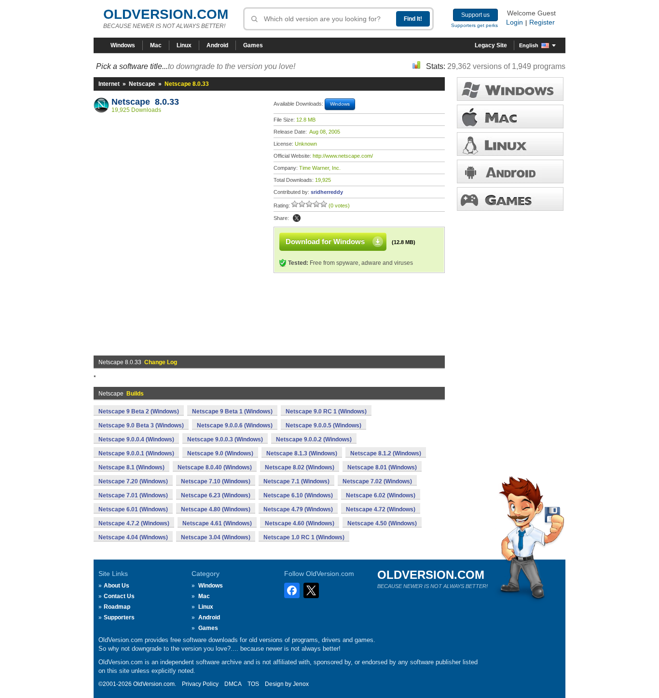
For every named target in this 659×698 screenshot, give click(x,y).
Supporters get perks (474, 25)
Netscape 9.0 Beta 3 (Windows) (141, 425)
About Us (116, 585)
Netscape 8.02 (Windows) (299, 467)
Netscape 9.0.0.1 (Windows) (136, 453)
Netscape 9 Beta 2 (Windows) (138, 411)
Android (217, 45)
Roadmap (117, 606)
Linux (184, 45)
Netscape (142, 84)
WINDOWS (510, 89)
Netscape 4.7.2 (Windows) (133, 523)
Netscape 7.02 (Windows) (377, 481)
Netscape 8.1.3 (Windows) (301, 453)
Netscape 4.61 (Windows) (217, 523)
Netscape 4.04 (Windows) (133, 537)
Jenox (301, 684)
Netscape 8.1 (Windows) (131, 467)
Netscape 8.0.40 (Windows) (215, 467)
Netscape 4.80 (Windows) (215, 509)
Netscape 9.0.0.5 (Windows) (323, 425)
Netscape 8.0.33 (145, 102)
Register (542, 22)
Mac (156, 45)
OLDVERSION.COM (165, 14)
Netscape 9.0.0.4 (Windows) (136, 439)
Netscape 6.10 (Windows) (298, 495)
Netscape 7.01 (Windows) (133, 495)
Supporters (119, 617)
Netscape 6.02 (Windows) (380, 495)
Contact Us (119, 596)
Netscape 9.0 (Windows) (220, 453)
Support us (475, 15)
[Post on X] (297, 218)
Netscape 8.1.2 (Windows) (385, 453)
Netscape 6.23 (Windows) (215, 495)
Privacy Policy (200, 684)
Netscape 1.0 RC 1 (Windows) (303, 537)
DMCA (233, 684)
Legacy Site (491, 45)
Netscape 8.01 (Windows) (382, 467)
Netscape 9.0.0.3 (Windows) (225, 439)
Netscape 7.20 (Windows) (133, 481)
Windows (122, 45)
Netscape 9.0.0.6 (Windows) (235, 425)
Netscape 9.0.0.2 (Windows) (314, 439)
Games (253, 45)
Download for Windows (325, 241)
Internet (109, 84)
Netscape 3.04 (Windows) (215, 537)
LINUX (510, 144)
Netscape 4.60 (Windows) (299, 523)
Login (514, 22)
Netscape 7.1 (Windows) (296, 481)
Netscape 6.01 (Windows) (133, 509)
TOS (253, 684)
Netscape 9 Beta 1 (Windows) (232, 411)
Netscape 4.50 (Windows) (382, 523)
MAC (510, 116)
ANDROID (510, 171)
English (528, 45)
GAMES (510, 199)
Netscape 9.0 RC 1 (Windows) (326, 411)
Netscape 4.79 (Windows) (298, 509)
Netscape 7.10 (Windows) (215, 481)
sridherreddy (327, 192)
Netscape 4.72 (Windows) (380, 509)
